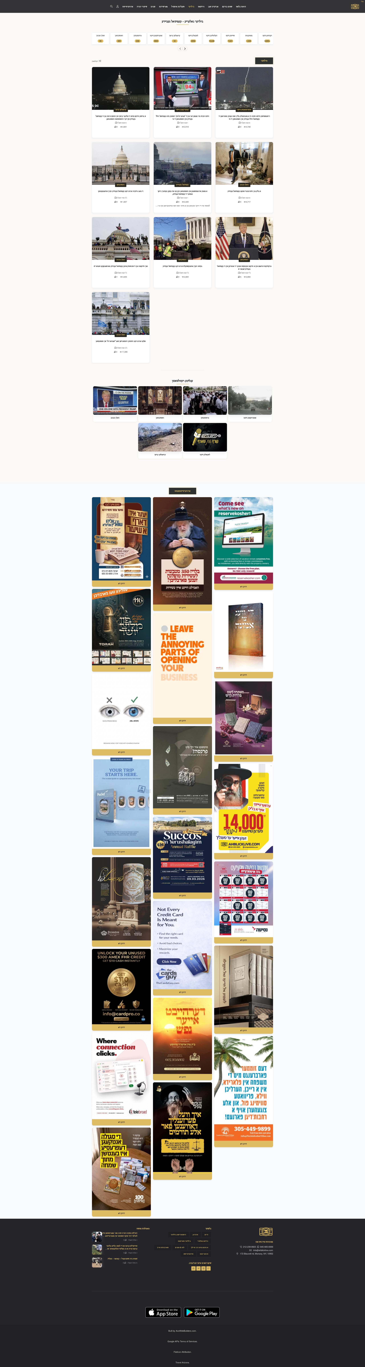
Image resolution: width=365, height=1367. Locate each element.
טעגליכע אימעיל (178, 7)
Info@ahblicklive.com (263, 1250)
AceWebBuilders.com (186, 1330)
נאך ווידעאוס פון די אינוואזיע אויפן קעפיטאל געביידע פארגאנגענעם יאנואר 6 (121, 266)
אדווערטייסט (127, 7)
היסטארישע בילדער (178, 1235)
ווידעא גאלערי (202, 1241)
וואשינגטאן (121, 185)
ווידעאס (201, 7)
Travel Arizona (182, 1362)
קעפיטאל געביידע (182, 185)
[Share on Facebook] (203, 1268)
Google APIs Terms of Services (182, 1341)
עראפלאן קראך (120, 110)
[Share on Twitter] (208, 1268)
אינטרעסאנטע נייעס (244, 110)
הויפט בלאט (241, 7)
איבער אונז (204, 1254)
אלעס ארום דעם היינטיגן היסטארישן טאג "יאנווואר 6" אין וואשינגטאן (121, 341)
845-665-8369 (266, 1246)
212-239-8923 (249, 1246)
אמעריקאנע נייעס (182, 110)
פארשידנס (163, 7)
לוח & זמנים (179, 1247)
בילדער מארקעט (184, 1241)
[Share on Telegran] (198, 1268)
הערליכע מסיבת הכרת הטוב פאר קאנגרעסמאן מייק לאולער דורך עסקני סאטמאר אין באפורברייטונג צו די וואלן (119, 1236)
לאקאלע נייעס (205, 455)
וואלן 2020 (244, 185)
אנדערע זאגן (213, 7)
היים (206, 1235)
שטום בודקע (227, 7)
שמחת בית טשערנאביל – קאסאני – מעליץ (122, 1259)
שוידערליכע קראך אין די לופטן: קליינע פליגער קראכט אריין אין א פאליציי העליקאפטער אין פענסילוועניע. (121, 1249)
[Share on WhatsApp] (193, 1268)
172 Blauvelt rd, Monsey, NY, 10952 (256, 1253)
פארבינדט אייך (163, 1247)
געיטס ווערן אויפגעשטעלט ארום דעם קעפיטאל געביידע (182, 266)
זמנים (153, 7)
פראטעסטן (205, 418)
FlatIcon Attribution (182, 1351)
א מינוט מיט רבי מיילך (199, 1247)
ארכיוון (195, 1235)
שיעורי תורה (142, 7)
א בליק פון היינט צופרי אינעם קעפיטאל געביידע (244, 191)
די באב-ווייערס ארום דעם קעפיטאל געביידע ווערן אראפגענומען (120, 191)
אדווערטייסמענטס (182, 491)
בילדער (191, 7)
